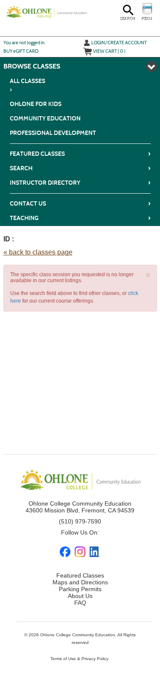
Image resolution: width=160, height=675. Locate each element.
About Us (80, 595)
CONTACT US (80, 203)
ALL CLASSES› (27, 85)
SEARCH (80, 168)
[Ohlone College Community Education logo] (46, 11)
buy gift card (20, 51)
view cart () (109, 51)
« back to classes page (38, 252)
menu (147, 19)
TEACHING (80, 218)
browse (17, 66)
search (128, 19)
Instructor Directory (80, 182)
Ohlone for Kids (35, 104)
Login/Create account (119, 43)
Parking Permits (80, 589)
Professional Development (53, 133)
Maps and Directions (80, 582)
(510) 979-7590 (80, 521)
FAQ (80, 602)
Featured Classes (80, 153)
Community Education (45, 118)
